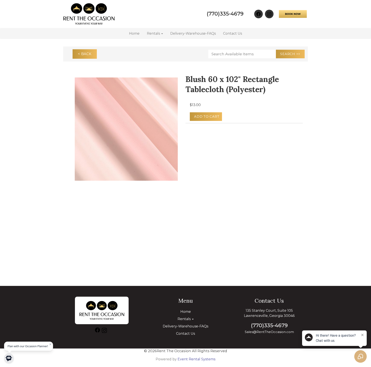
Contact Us (232, 33)
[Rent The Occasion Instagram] (269, 14)
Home (134, 33)
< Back (84, 54)
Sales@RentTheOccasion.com (269, 332)
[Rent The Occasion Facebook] (258, 14)
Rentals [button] (154, 33)
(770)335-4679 (225, 14)
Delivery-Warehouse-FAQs (193, 33)
